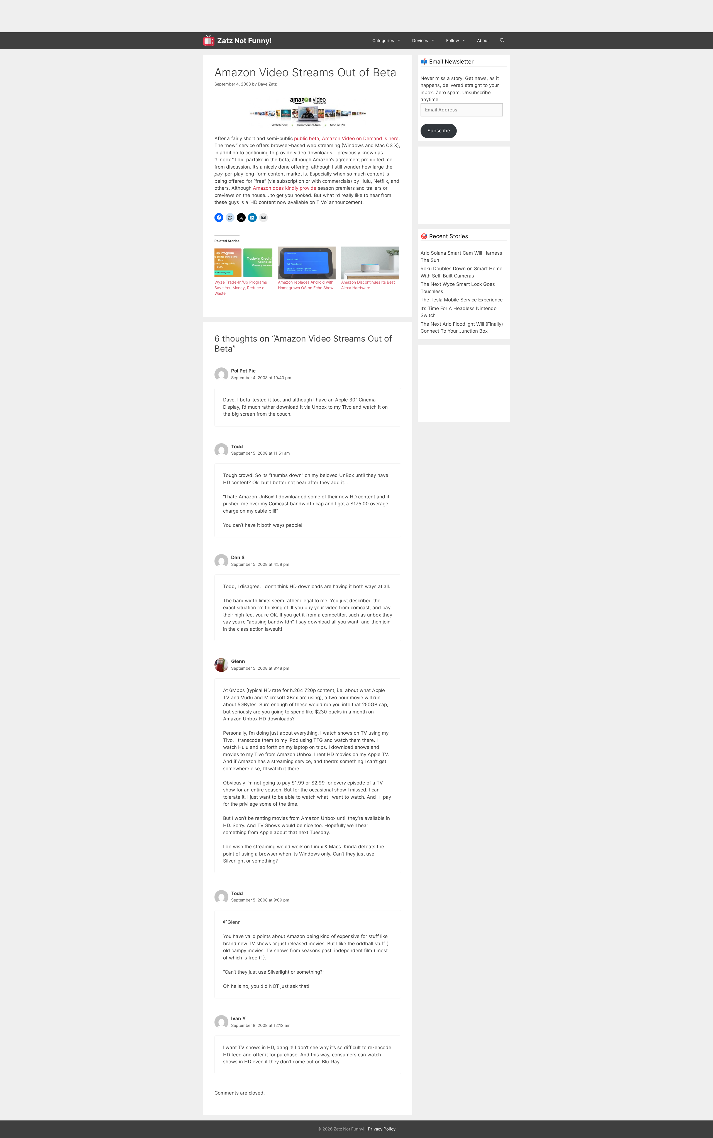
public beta (306, 138)
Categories (383, 40)
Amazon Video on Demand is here (360, 138)
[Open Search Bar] (502, 40)
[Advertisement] (304, 15)
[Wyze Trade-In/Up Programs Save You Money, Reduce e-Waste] (243, 263)
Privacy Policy (381, 1129)
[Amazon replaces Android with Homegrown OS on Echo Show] (307, 263)
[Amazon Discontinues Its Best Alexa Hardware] (370, 263)
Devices (420, 40)
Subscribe (439, 130)
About (483, 40)
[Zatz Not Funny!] (210, 40)
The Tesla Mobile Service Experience (462, 300)
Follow (452, 40)
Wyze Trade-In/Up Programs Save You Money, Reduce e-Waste (240, 288)
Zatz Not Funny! (244, 40)
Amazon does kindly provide (284, 188)
